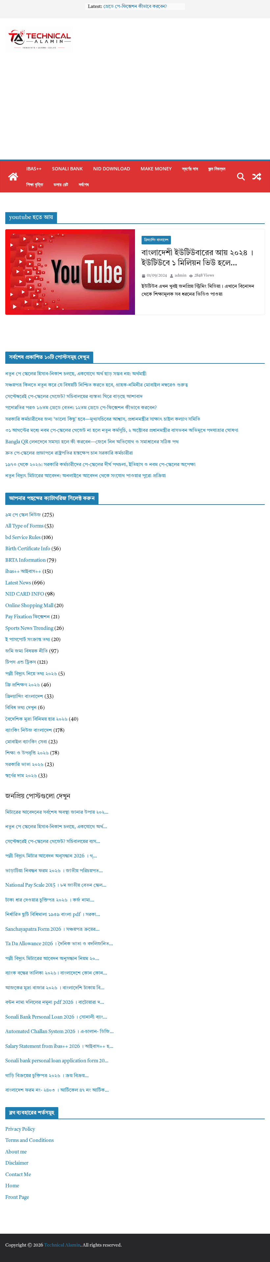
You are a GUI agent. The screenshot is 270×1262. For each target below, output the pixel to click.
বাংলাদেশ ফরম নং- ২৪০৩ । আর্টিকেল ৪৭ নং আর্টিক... (57, 1090)
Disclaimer (16, 1163)
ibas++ (33, 168)
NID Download (111, 168)
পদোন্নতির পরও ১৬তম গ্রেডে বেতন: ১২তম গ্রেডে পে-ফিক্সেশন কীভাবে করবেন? (81, 408)
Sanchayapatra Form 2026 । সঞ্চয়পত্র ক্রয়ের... (52, 929)
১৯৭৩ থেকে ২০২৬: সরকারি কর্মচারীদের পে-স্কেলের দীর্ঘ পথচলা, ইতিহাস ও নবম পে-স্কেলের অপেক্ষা (100, 464)
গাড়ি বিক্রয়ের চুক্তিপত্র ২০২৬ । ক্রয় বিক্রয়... (47, 1076)
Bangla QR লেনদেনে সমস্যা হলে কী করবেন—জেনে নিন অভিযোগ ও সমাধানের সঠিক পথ (91, 442)
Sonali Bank (67, 168)
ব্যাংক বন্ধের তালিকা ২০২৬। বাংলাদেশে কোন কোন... (56, 973)
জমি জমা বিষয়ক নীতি (26, 651)
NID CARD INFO (24, 594)
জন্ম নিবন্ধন (216, 168)
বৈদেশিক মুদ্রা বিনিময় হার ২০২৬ (36, 719)
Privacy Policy (20, 1129)
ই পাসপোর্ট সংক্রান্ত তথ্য (27, 639)
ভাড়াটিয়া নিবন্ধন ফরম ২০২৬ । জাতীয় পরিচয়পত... (54, 871)
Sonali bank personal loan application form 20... (56, 1061)
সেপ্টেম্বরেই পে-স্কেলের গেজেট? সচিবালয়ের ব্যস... (52, 841)
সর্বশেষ (84, 184)
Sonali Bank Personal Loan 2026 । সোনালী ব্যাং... (56, 1017)
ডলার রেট (61, 184)
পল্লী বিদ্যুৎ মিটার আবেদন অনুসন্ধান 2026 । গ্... (51, 856)
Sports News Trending (29, 628)
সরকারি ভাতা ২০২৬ (24, 764)
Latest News (18, 583)
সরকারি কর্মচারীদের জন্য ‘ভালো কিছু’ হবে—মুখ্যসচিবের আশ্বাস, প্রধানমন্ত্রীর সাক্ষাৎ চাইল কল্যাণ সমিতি (102, 419)
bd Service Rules (22, 537)
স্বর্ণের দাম (190, 168)
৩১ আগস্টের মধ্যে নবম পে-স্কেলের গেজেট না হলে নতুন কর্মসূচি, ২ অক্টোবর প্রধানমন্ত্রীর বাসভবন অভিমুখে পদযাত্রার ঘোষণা (121, 430)
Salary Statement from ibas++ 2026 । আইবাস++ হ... (59, 1046)
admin (180, 276)
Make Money (156, 168)
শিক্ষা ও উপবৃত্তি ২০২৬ (27, 753)
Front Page (17, 1197)
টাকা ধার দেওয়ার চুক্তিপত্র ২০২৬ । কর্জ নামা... (49, 900)
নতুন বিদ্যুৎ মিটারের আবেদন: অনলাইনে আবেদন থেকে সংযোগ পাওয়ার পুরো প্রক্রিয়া (85, 476)
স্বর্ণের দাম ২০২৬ (21, 776)
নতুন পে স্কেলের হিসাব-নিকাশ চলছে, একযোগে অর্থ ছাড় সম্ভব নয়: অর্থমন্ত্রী (76, 374)
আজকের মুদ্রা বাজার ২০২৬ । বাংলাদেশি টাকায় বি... (54, 988)
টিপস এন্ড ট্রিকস (20, 662)
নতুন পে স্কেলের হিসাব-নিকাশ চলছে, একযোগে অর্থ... (56, 827)
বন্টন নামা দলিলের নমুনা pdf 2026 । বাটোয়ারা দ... (54, 1002)
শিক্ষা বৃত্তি (34, 184)
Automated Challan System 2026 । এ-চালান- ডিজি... (59, 1031)
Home (12, 1186)
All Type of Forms (24, 526)
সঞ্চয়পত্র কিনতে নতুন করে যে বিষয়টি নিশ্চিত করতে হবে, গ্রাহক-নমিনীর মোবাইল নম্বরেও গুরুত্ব (96, 385)
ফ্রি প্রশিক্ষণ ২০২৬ (22, 685)
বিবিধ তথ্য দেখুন (21, 707)
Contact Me (18, 1175)
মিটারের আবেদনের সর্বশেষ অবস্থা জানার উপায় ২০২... (56, 812)
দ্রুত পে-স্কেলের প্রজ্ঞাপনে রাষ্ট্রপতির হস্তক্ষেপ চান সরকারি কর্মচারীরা (69, 453)
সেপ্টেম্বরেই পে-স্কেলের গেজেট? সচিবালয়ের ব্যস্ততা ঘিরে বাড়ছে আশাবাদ (74, 396)
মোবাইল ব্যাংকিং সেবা (26, 742)
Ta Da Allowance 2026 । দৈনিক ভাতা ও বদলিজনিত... (59, 944)
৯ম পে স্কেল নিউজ (23, 515)
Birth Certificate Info (27, 549)
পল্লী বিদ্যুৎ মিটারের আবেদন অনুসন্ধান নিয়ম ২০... (52, 958)
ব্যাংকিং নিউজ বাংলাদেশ (28, 730)
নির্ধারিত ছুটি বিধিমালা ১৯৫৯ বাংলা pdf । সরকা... (52, 914)
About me (16, 1152)
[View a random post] (257, 177)
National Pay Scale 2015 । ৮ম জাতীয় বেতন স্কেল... (55, 885)
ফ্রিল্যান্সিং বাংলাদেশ (156, 240)
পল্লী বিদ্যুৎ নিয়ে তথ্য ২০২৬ (31, 674)
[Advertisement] (135, 110)
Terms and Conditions (29, 1140)
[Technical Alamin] (13, 177)
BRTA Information (25, 560)
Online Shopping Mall (29, 606)
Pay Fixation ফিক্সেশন (27, 617)
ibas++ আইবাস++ (23, 571)
